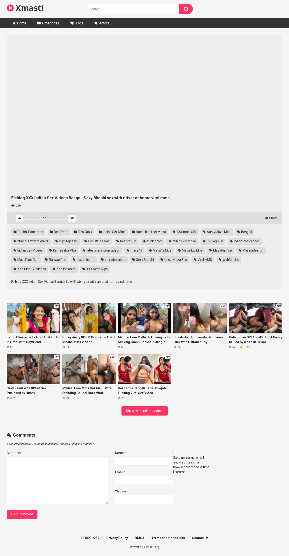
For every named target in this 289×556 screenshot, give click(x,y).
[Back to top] (274, 542)
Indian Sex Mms (114, 232)
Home (21, 23)
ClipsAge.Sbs (68, 241)
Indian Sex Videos (29, 250)
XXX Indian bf (66, 269)
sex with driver (115, 259)
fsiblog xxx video (184, 241)
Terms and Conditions (168, 538)
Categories (51, 23)
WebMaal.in (230, 259)
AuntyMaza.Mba (218, 232)
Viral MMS (204, 259)
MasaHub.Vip (222, 250)
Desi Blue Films (99, 241)
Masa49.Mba (161, 250)
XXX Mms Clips (97, 269)
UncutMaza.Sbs (175, 259)
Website (121, 491)
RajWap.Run (57, 259)
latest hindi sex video (151, 232)
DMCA (139, 538)
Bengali (246, 232)
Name (120, 453)
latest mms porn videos (103, 250)
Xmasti (28, 7)
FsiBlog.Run (214, 241)
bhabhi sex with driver (32, 241)
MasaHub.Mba (192, 250)
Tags (79, 23)
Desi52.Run (127, 241)
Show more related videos (144, 411)
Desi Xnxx (85, 232)
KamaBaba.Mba (64, 250)
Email (120, 472)
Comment (14, 453)
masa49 (136, 250)
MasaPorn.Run (27, 259)
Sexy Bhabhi (144, 259)
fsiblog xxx (154, 241)
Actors (104, 23)
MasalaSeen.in (252, 250)
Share (273, 218)
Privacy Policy (117, 538)
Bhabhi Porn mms (30, 232)
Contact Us (200, 538)
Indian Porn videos (246, 241)
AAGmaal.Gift (186, 232)
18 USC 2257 (90, 538)
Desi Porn (60, 232)
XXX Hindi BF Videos (31, 269)
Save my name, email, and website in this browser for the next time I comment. (191, 465)
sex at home (85, 259)
